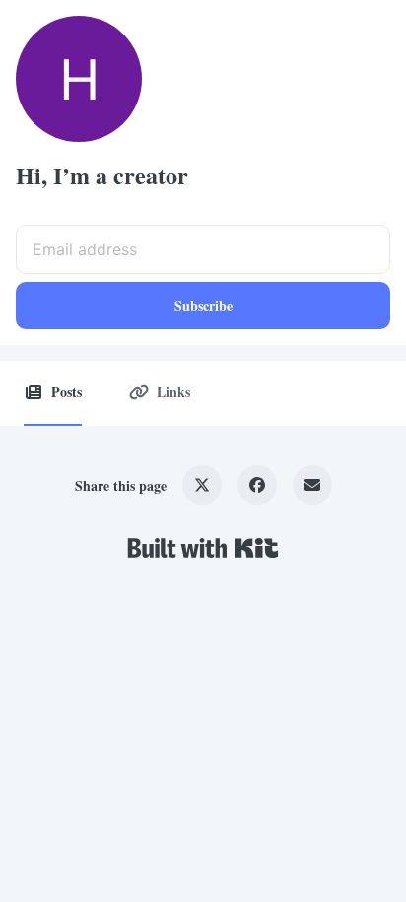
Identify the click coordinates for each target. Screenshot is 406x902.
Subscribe (203, 305)
